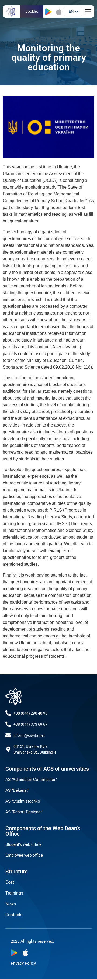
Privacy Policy (23, 963)
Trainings (14, 893)
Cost (9, 882)
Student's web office (23, 844)
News (10, 903)
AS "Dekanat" (17, 790)
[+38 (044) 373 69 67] (8, 724)
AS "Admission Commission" (31, 779)
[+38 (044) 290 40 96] (8, 713)
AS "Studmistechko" (23, 801)
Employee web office (24, 855)
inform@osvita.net (29, 735)
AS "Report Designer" (24, 812)
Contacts (13, 914)
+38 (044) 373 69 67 (30, 724)
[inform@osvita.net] (8, 735)
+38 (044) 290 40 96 (30, 713)
